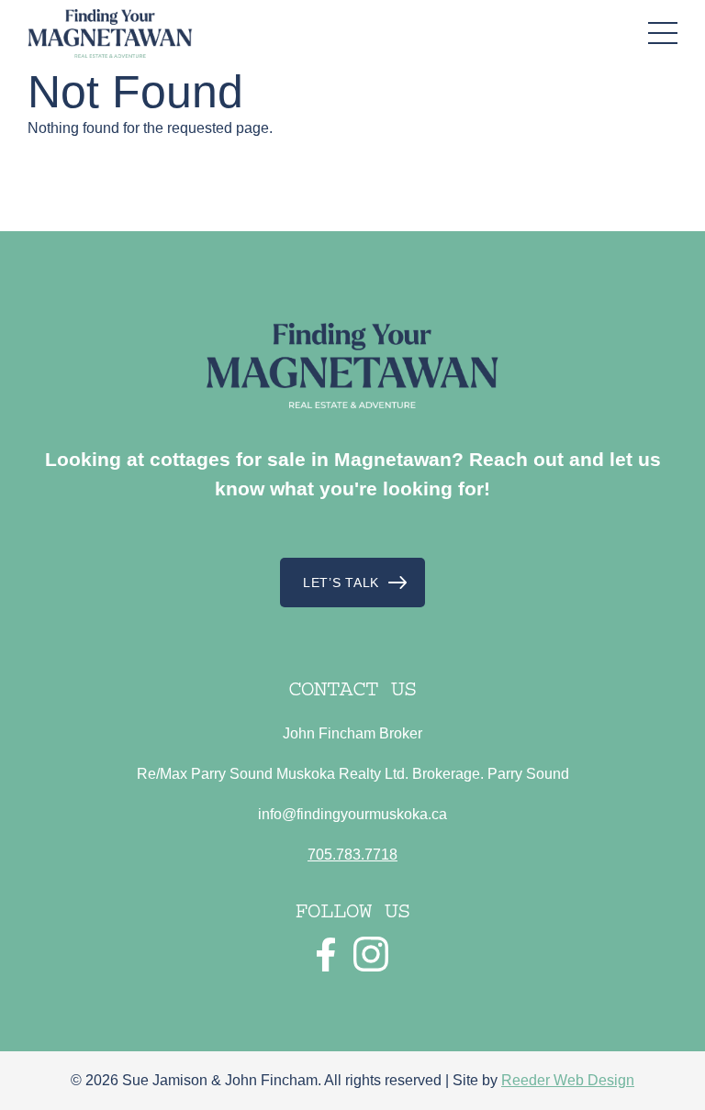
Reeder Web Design (567, 1080)
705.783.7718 (352, 854)
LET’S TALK (341, 582)
